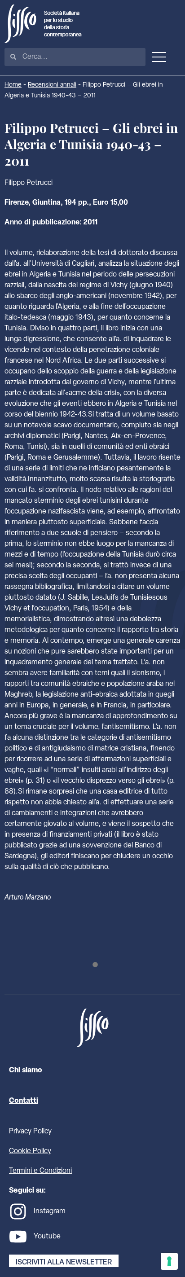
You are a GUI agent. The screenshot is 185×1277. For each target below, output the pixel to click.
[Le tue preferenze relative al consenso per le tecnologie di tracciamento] (169, 1261)
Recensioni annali (52, 85)
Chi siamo (25, 1070)
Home (13, 85)
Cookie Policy (30, 1151)
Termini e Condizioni (40, 1171)
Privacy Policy (30, 1131)
